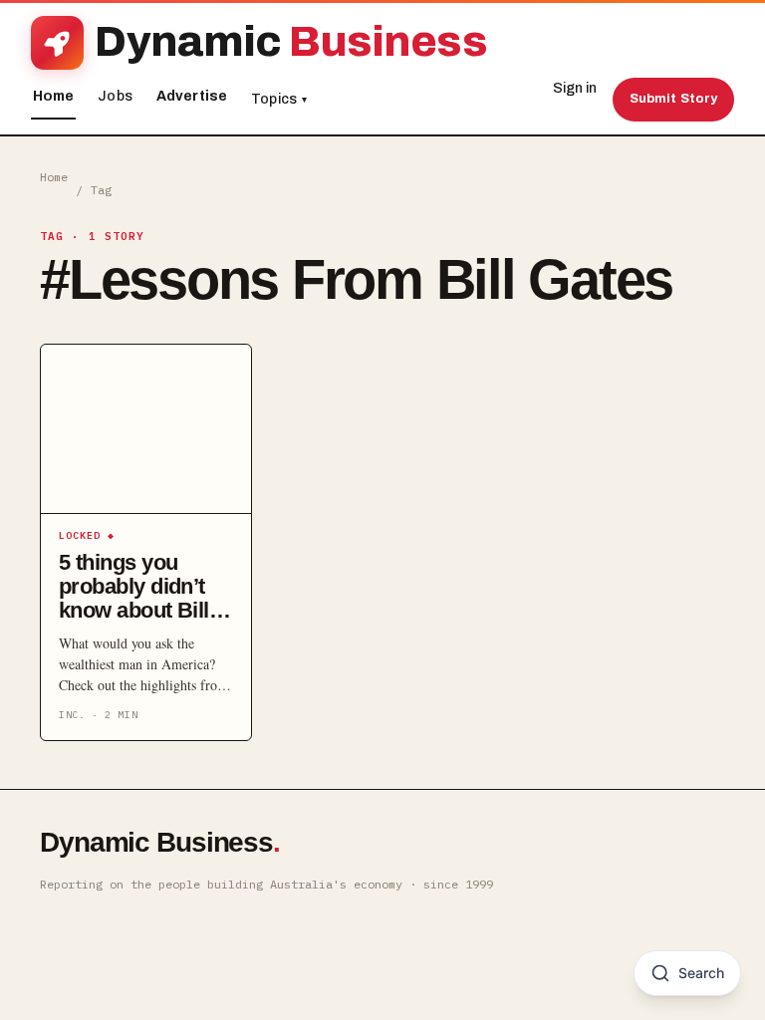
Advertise (191, 96)
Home (54, 96)
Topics (279, 99)
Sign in (575, 88)
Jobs (115, 96)
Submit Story (674, 99)
